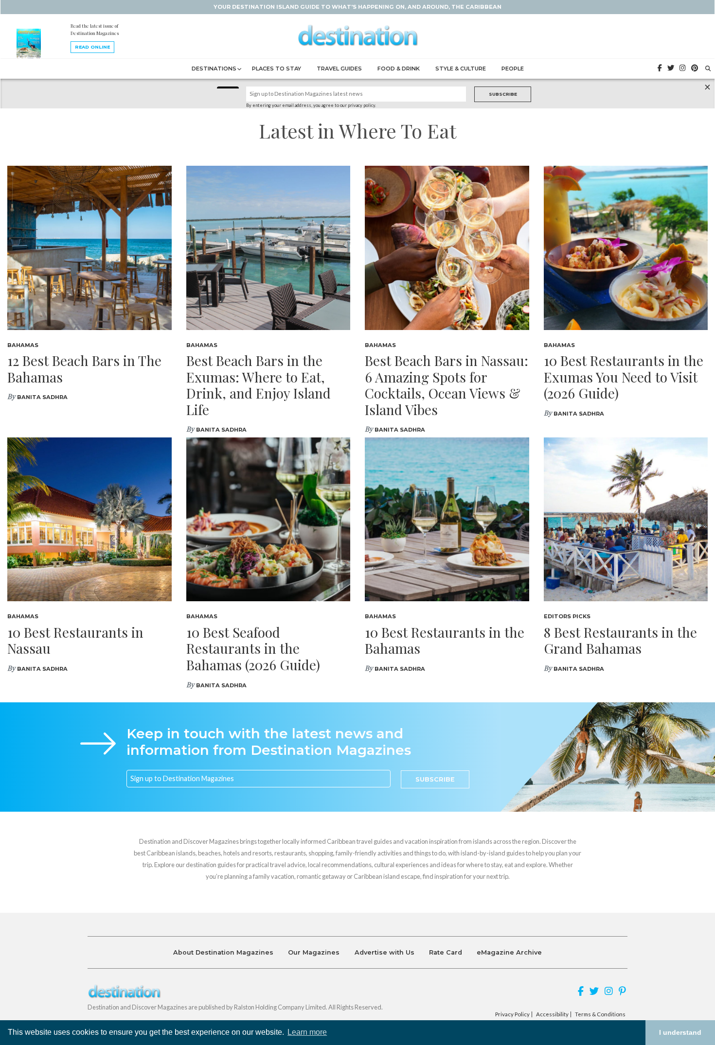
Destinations (214, 68)
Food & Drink (398, 68)
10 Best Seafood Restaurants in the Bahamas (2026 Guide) (253, 648)
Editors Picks (567, 616)
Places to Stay (276, 68)
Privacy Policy (512, 1014)
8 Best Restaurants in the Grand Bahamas (620, 640)
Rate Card (445, 952)
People (512, 68)
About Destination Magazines (223, 952)
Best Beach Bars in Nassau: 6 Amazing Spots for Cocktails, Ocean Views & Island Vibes (446, 384)
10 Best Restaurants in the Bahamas (444, 640)
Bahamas (22, 345)
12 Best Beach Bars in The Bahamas (84, 368)
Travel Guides (339, 68)
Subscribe (503, 94)
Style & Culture (460, 68)
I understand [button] (680, 1032)
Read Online (92, 47)
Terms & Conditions (600, 1014)
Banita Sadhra (42, 397)
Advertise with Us (384, 952)
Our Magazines (314, 952)
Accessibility (552, 1014)
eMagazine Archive (509, 952)
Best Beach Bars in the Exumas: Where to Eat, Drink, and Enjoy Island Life (258, 384)
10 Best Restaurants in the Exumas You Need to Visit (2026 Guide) (623, 376)
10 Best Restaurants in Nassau (75, 640)
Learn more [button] (307, 1032)
